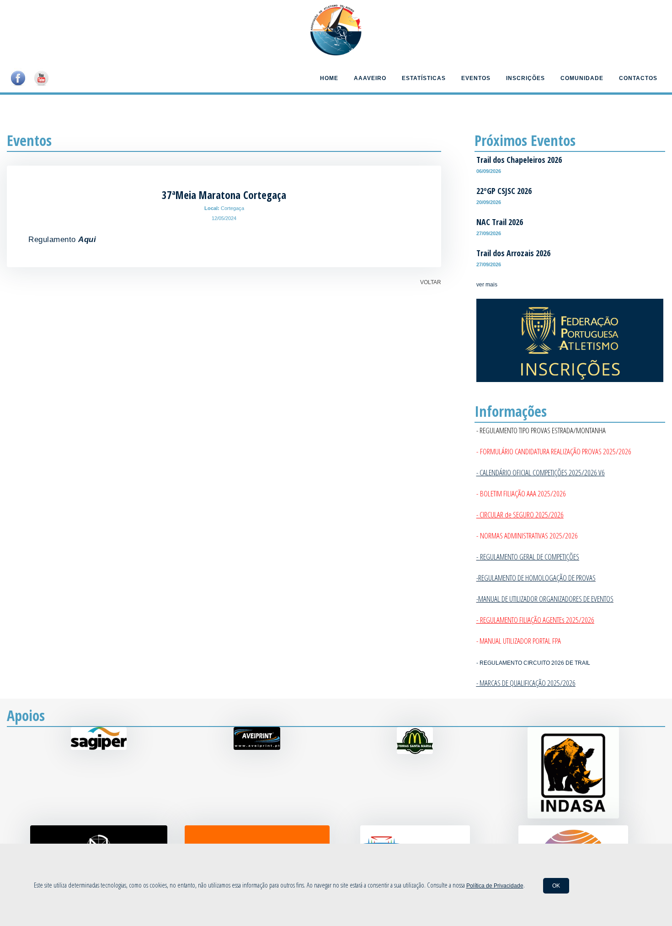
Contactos (638, 78)
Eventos (476, 78)
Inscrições (525, 78)
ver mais (486, 284)
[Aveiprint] (257, 748)
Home (329, 78)
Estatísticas (424, 78)
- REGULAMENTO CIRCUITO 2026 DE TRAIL (533, 663)
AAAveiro (370, 78)
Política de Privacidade (494, 886)
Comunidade (581, 78)
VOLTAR (430, 282)
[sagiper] (99, 748)
